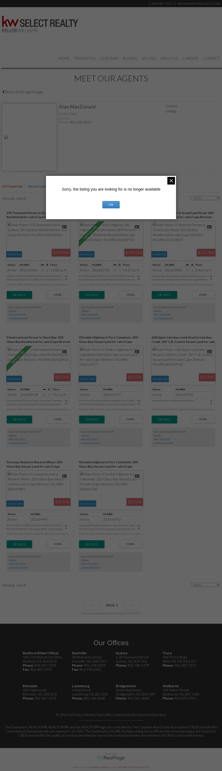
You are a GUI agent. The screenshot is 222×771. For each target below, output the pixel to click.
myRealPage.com (111, 758)
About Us (169, 58)
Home (64, 58)
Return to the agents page (24, 92)
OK (111, 204)
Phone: (64, 122)
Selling (148, 58)
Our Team (109, 58)
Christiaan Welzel (98, 767)
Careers (190, 58)
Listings (170, 111)
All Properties (12, 186)
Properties (84, 58)
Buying (130, 58)
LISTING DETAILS (19, 295)
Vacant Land (37, 186)
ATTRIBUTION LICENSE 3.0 (133, 767)
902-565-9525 (80, 122)
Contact (211, 58)
